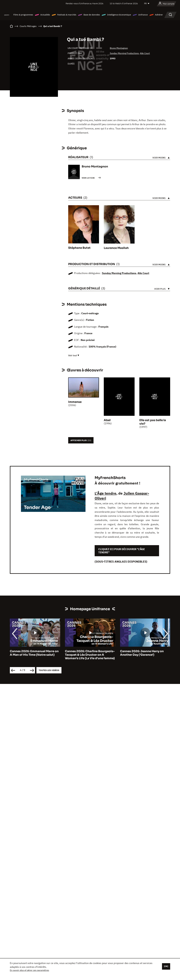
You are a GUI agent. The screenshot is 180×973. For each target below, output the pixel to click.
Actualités (45, 14)
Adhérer (159, 14)
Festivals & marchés (66, 14)
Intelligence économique (119, 14)
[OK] (166, 966)
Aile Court (145, 53)
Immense (75, 402)
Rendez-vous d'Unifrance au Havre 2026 (84, 3)
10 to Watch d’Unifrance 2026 (124, 3)
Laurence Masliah (116, 248)
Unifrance (143, 14)
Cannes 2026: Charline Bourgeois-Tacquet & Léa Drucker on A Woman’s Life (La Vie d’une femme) (35, 655)
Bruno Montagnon (119, 48)
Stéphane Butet (79, 248)
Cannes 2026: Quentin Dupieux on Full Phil (144, 653)
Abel (107, 420)
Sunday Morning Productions (124, 53)
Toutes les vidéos (49, 670)
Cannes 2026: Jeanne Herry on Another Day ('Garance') (87, 653)
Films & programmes (23, 14)
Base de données (92, 14)
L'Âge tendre (105, 493)
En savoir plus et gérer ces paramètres (29, 970)
